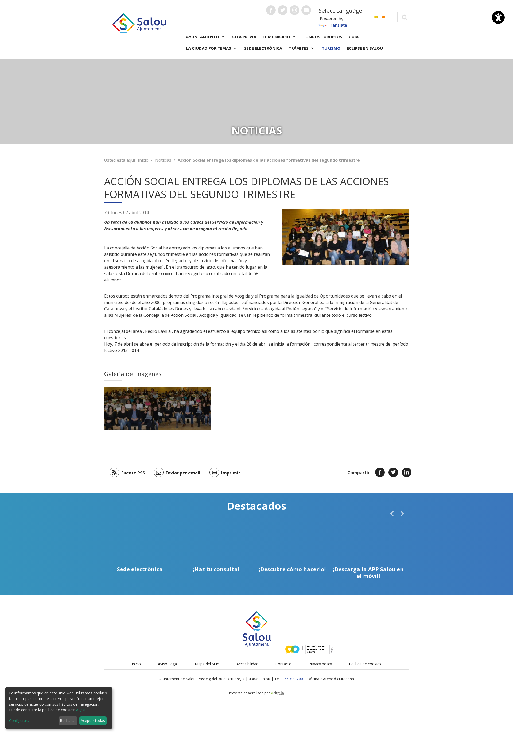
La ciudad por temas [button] (209, 48)
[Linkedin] (406, 472)
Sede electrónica (263, 48)
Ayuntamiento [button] (203, 36)
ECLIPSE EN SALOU (365, 48)
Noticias (163, 160)
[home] (139, 23)
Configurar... (19, 720)
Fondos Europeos (322, 36)
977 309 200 (292, 678)
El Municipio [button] (277, 36)
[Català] (376, 16)
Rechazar (68, 720)
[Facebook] (380, 472)
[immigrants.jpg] (131, 408)
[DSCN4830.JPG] (184, 408)
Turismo (331, 48)
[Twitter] (393, 472)
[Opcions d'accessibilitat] (498, 17)
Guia (354, 36)
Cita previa (244, 36)
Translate (337, 25)
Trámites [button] (299, 48)
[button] (392, 513)
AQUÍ (80, 709)
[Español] (383, 16)
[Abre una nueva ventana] (271, 10)
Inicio (143, 160)
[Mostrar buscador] (404, 17)
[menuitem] (376, 16)
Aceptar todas (93, 720)
